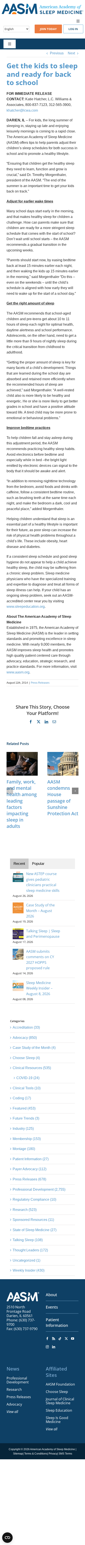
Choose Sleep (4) (26, 1058)
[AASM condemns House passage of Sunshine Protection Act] (62, 754)
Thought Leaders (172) (30, 1250)
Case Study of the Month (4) (34, 1048)
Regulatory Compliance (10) (34, 1199)
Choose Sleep (57, 1391)
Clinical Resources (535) (32, 1068)
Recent (19, 864)
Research (14, 1389)
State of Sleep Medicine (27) (34, 1230)
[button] (10, 791)
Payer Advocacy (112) (29, 1169)
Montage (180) (24, 1149)
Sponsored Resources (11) (33, 1220)
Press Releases (40, 682)
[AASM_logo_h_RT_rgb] (42, 5)
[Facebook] (47, 1338)
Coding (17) (22, 1098)
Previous (57, 53)
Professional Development (18, 1380)
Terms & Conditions (35, 1453)
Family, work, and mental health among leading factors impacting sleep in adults (22, 804)
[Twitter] (66, 1338)
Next (71, 53)
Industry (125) (23, 1128)
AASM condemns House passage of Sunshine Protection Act (62, 798)
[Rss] (53, 1338)
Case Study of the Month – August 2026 (40, 911)
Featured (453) (24, 1108)
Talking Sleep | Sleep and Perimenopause (43, 934)
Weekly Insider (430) (28, 1270)
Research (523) (25, 1210)
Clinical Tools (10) (27, 1088)
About (51, 1294)
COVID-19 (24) (27, 1078)
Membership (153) (27, 1139)
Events (52, 1307)
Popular (38, 864)
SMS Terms (65, 1453)
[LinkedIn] (53, 1346)
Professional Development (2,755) (39, 1189)
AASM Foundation (60, 1384)
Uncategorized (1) (26, 1260)
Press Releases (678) (29, 1179)
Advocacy (14, 1404)
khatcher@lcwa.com (22, 110)
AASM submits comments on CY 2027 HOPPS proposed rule (40, 960)
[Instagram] (47, 1346)
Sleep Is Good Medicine (57, 1419)
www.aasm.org (18, 672)
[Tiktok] (59, 1338)
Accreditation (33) (26, 1027)
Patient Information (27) (31, 1159)
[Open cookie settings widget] (7, 1537)
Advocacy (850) (25, 1037)
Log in (73, 29)
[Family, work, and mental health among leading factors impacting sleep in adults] (22, 754)
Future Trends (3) (26, 1118)
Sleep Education (59, 1410)
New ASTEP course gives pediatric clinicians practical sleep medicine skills (43, 882)
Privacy (53, 1453)
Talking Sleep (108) (28, 1240)
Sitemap (18, 1453)
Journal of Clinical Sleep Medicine (60, 1401)
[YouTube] (72, 1338)
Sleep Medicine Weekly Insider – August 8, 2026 (39, 988)
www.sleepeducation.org (26, 606)
